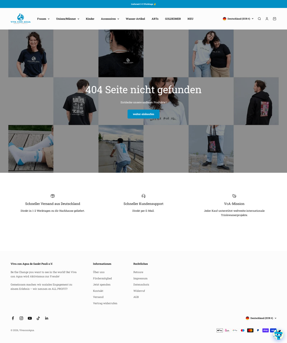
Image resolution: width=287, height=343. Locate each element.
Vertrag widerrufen (105, 303)
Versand (98, 297)
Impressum (140, 278)
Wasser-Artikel (135, 19)
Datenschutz (141, 284)
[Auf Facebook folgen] (13, 318)
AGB (136, 297)
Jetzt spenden (102, 284)
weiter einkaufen (143, 114)
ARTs (155, 19)
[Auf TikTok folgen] (38, 318)
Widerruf (139, 290)
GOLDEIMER (173, 19)
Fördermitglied (102, 278)
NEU (190, 19)
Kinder (90, 19)
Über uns (98, 272)
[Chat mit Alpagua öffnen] (278, 334)
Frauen (41, 19)
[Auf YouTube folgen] (30, 318)
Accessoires (108, 19)
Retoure (138, 272)
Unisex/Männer (66, 19)
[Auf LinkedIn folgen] (47, 318)
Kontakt (98, 290)
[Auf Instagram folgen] (21, 318)
